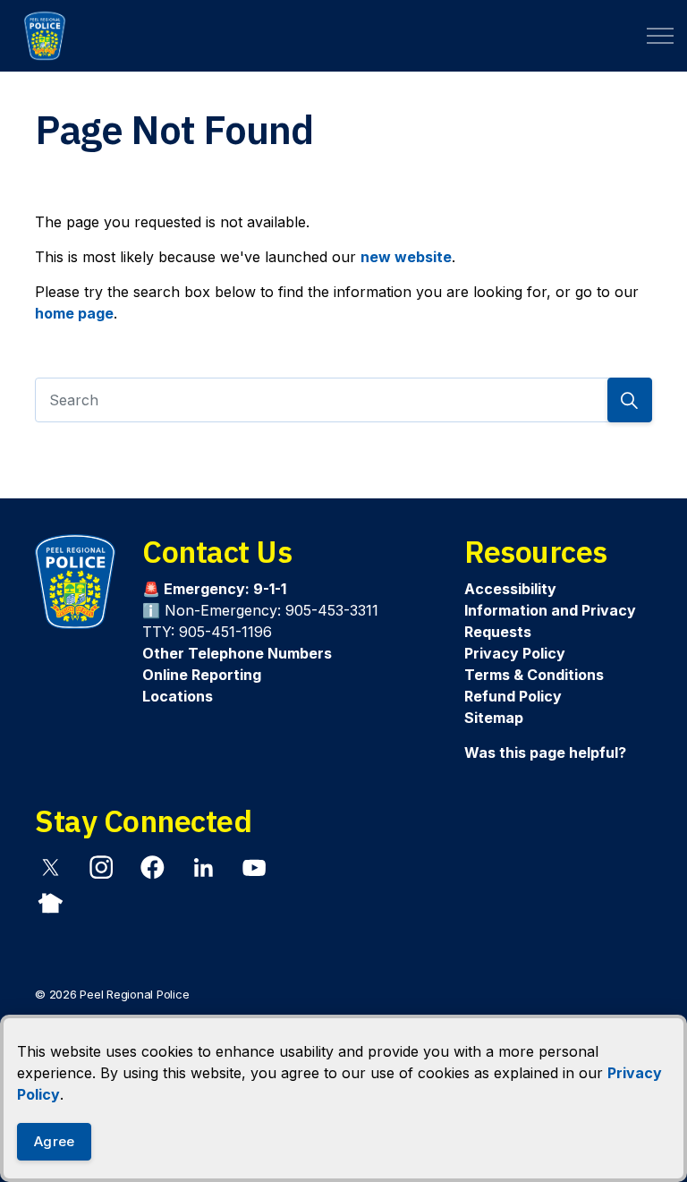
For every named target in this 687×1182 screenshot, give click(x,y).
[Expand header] (660, 36)
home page (74, 313)
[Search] (629, 400)
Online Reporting (201, 675)
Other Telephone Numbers (237, 653)
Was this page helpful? (545, 752)
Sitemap (493, 718)
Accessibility (510, 589)
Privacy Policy (514, 653)
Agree (54, 1141)
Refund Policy (513, 696)
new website (406, 257)
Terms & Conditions (534, 675)
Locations (177, 696)
